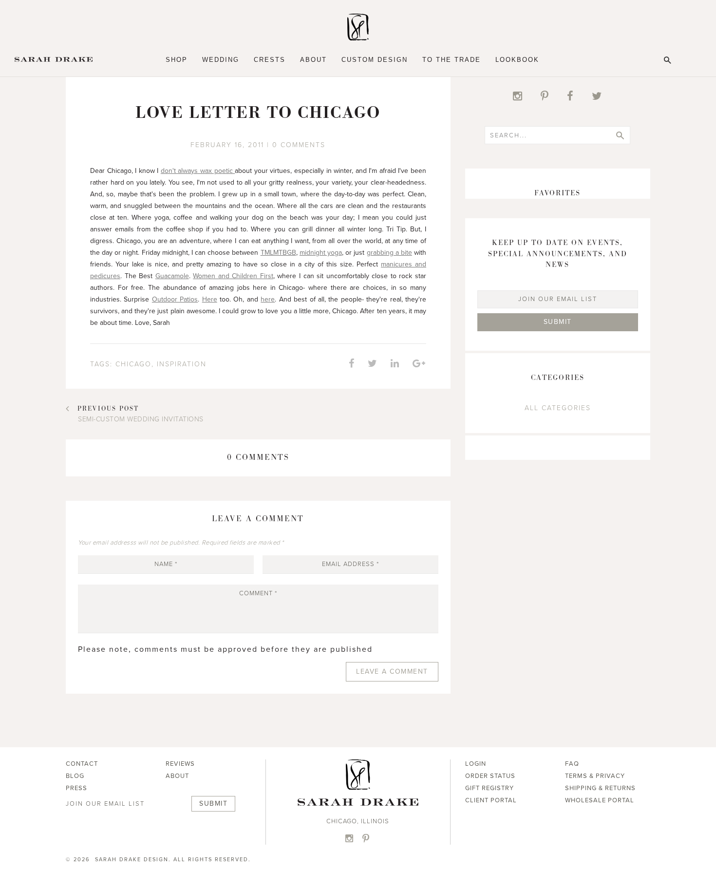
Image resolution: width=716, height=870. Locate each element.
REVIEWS (180, 764)
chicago (133, 364)
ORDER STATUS (490, 776)
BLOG (75, 776)
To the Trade (451, 59)
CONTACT (82, 764)
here (268, 299)
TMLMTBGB (278, 252)
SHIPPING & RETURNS (600, 788)
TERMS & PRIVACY (595, 776)
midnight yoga (321, 252)
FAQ (572, 764)
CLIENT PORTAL (491, 800)
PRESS (76, 788)
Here (209, 299)
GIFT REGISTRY (489, 788)
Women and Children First (233, 276)
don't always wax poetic (198, 171)
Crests (269, 59)
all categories (558, 408)
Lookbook (517, 59)
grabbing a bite (389, 252)
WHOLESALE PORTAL (599, 800)
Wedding (220, 59)
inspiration (182, 364)
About (313, 59)
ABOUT (177, 776)
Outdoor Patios (175, 299)
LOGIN (475, 764)
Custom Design (374, 59)
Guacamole (172, 276)
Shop (177, 59)
